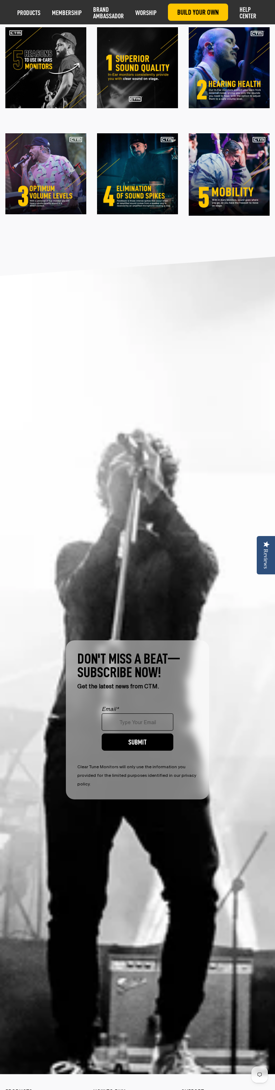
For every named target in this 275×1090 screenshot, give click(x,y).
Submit (137, 742)
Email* (110, 709)
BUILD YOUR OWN (198, 12)
